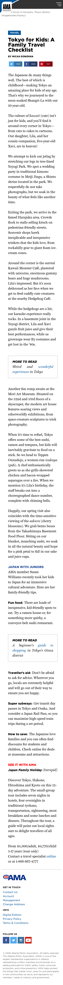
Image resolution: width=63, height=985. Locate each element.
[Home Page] (9, 7)
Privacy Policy (12, 918)
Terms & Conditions (15, 923)
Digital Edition (12, 914)
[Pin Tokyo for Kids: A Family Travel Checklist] (45, 64)
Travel (14, 33)
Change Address (14, 904)
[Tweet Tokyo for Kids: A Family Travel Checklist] (15, 64)
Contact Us (10, 892)
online (51, 856)
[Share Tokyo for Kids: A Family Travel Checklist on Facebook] (30, 64)
